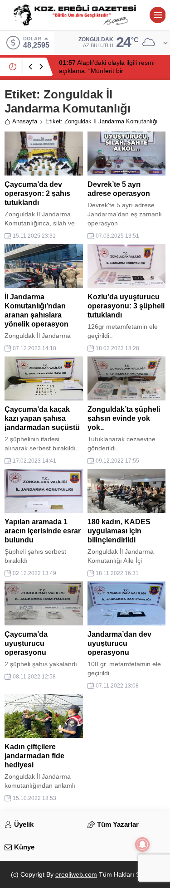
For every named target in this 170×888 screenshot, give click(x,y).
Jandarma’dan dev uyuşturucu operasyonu (119, 643)
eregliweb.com (76, 874)
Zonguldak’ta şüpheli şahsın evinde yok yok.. (123, 418)
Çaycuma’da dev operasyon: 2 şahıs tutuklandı (37, 193)
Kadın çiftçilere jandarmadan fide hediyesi (34, 756)
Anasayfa (24, 121)
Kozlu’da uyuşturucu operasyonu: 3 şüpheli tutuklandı (126, 306)
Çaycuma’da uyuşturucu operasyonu (26, 643)
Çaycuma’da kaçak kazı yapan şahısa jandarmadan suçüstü (42, 418)
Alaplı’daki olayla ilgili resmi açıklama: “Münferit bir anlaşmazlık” (107, 71)
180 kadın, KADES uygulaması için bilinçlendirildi (119, 531)
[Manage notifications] (142, 844)
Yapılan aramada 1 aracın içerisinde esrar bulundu (43, 531)
